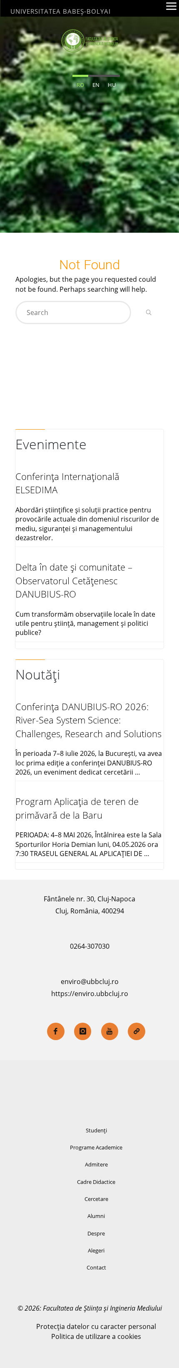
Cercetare (96, 1199)
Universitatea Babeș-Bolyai (60, 11)
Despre (96, 1233)
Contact (96, 1267)
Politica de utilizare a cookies (96, 1336)
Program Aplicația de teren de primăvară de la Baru (77, 808)
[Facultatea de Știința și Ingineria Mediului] (89, 40)
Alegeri (96, 1250)
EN (95, 85)
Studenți (96, 1130)
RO (80, 85)
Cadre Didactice (96, 1182)
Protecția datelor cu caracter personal (96, 1326)
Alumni (96, 1216)
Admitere (96, 1164)
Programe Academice (96, 1147)
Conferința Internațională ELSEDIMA (67, 483)
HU (112, 85)
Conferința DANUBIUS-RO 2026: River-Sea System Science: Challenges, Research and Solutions (88, 720)
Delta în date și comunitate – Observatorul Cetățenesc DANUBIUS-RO (73, 580)
